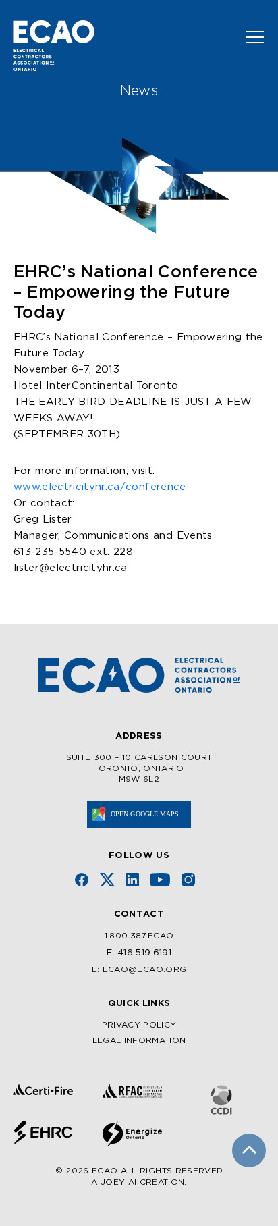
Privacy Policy (139, 1025)
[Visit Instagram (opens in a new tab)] (188, 879)
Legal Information (139, 1040)
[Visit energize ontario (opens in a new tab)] (132, 1133)
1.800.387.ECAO (139, 936)
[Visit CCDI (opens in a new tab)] (221, 1100)
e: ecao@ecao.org (139, 970)
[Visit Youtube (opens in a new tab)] (160, 879)
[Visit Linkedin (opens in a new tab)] (132, 879)
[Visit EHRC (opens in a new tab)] (43, 1132)
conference (99, 487)
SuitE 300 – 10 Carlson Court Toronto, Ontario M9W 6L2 (139, 768)
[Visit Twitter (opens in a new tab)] (107, 879)
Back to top (249, 1150)
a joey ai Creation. (138, 1182)
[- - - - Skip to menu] (249, 37)
